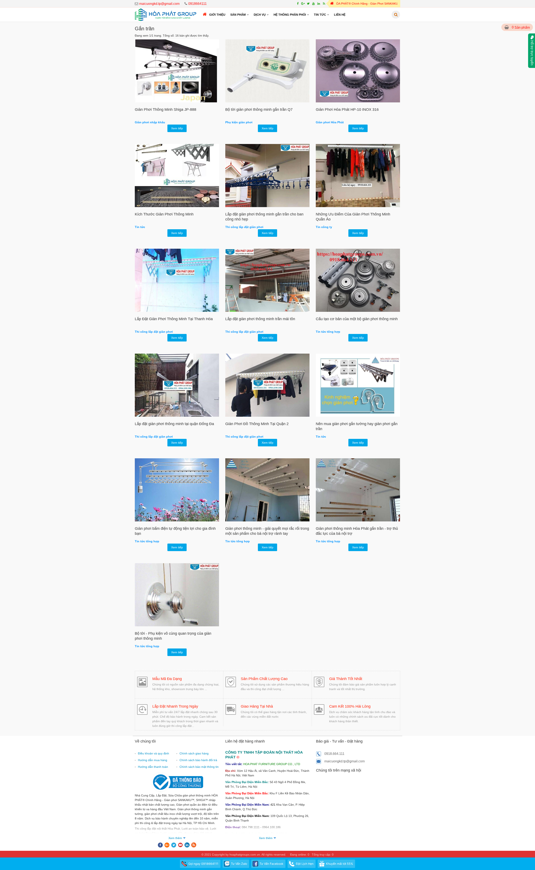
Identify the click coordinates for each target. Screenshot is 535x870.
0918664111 (197, 3)
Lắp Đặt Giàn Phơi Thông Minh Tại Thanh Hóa (174, 319)
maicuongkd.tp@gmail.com (159, 3)
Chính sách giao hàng (194, 753)
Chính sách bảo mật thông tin (199, 766)
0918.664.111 (334, 753)
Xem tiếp (177, 128)
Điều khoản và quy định (153, 753)
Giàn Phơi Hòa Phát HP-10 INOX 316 (347, 109)
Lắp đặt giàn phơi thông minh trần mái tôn (260, 319)
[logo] (165, 14)
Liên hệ (339, 14)
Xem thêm (175, 838)
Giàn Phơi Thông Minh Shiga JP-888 (165, 109)
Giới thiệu (217, 14)
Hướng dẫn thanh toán (153, 766)
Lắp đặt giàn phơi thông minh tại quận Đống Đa (174, 424)
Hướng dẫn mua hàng (152, 760)
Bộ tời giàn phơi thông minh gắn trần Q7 (259, 109)
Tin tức (320, 14)
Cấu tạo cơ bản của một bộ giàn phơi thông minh (357, 319)
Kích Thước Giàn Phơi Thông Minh (164, 214)
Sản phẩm (238, 14)
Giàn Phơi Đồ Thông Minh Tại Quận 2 (257, 424)
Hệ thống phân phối (290, 14)
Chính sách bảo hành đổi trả (198, 760)
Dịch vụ (260, 14)
